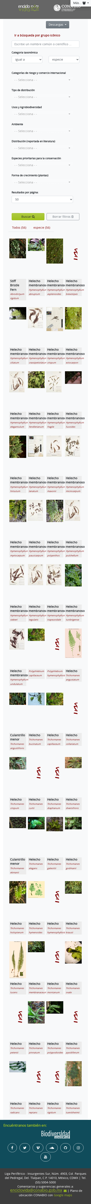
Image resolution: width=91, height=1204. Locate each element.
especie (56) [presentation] (41, 227)
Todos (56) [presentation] (19, 227)
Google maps (63, 1195)
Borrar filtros (61, 217)
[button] (42, 80)
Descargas (56, 25)
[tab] (19, 228)
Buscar (26, 217)
